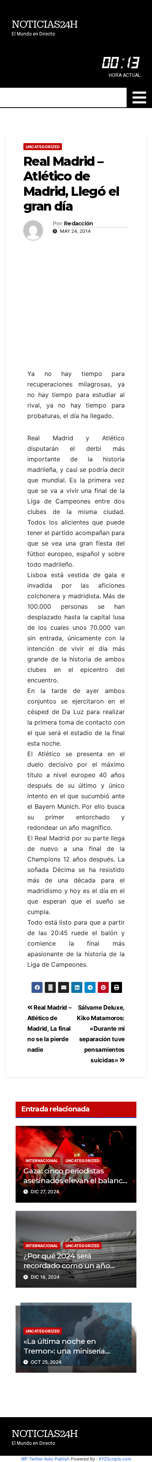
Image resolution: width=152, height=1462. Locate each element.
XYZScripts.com (115, 1459)
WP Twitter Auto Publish (45, 1459)
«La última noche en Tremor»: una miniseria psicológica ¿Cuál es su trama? (64, 1355)
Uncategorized (43, 146)
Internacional (42, 1160)
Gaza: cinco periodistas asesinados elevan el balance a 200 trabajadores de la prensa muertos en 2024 (75, 1185)
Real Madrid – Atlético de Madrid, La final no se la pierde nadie (49, 1028)
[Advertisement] (76, 296)
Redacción (78, 223)
